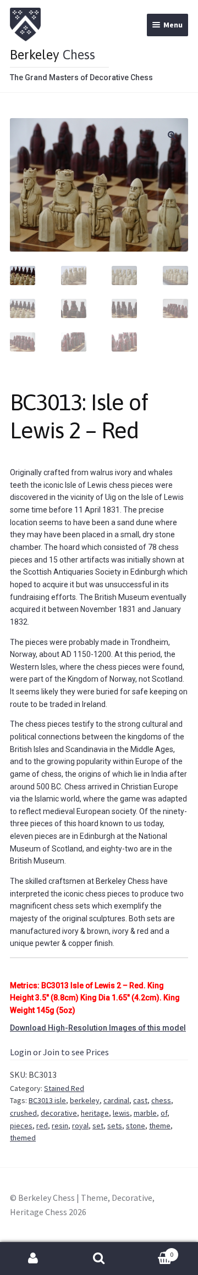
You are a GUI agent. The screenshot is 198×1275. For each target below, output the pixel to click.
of (164, 1113)
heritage (95, 1113)
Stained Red (64, 1088)
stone (135, 1126)
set (97, 1126)
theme (159, 1126)
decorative (59, 1113)
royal (80, 1126)
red (42, 1126)
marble (145, 1113)
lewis (121, 1113)
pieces (21, 1126)
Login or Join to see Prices (59, 1051)
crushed (23, 1113)
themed (23, 1138)
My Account (33, 1258)
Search (99, 1258)
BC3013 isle (47, 1100)
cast (140, 1100)
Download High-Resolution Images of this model (98, 1027)
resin (60, 1126)
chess (161, 1100)
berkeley (85, 1100)
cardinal (116, 1100)
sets (114, 1126)
